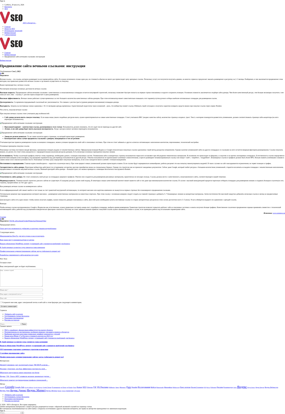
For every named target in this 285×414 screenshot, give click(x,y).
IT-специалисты (56, 387)
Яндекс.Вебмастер (271, 387)
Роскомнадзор (228, 387)
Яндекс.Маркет (36, 390)
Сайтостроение (10, 35)
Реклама (220, 387)
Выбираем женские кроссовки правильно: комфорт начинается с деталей (32, 334)
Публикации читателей (13, 31)
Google (9, 387)
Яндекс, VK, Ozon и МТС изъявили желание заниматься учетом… (25, 376)
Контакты (8, 7)
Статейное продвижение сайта (12, 353)
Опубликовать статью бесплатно (16, 316)
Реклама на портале (11, 320)
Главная (7, 27)
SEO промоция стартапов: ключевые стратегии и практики (24, 349)
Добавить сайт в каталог (13, 314)
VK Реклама (102, 387)
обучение (77, 391)
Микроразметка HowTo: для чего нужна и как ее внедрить (22, 236)
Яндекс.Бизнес (251, 387)
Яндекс (242, 387)
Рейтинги (213, 387)
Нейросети (176, 387)
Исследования (144, 387)
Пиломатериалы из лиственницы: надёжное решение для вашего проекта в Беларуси (36, 332)
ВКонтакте (123, 387)
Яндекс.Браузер (259, 387)
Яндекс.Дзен (5, 391)
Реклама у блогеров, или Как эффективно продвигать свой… (23, 369)
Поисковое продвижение (13, 318)
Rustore (79, 387)
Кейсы (153, 387)
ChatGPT (2, 387)
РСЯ (205, 387)
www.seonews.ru (279, 213)
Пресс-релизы (185, 387)
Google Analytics (38, 387)
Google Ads (19, 387)
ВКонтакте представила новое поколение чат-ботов (19, 373)
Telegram (90, 387)
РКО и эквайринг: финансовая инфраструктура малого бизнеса (28, 330)
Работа (208, 387)
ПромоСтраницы (197, 387)
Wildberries (112, 387)
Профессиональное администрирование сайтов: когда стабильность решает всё (32, 357)
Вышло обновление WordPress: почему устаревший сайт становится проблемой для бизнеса (39, 338)
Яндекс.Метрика (51, 391)
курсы (64, 391)
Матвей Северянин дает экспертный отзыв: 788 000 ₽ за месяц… (24, 365)
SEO (6, 9)
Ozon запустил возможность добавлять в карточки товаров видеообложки (28, 228)
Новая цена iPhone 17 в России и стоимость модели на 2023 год (28, 336)
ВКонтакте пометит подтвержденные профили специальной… (24, 380)
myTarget (63, 387)
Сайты (235, 387)
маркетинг (70, 391)
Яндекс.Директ (18, 390)
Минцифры (168, 387)
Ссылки (3, 217)
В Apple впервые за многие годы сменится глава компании (24, 342)
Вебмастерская (10, 33)
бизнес (59, 391)
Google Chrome (47, 387)
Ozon (74, 387)
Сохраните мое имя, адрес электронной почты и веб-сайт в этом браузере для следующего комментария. (42, 302)
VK (94, 387)
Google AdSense (29, 387)
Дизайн (134, 387)
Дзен (128, 387)
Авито (117, 387)
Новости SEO (9, 29)
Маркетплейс (160, 387)
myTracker (70, 387)
